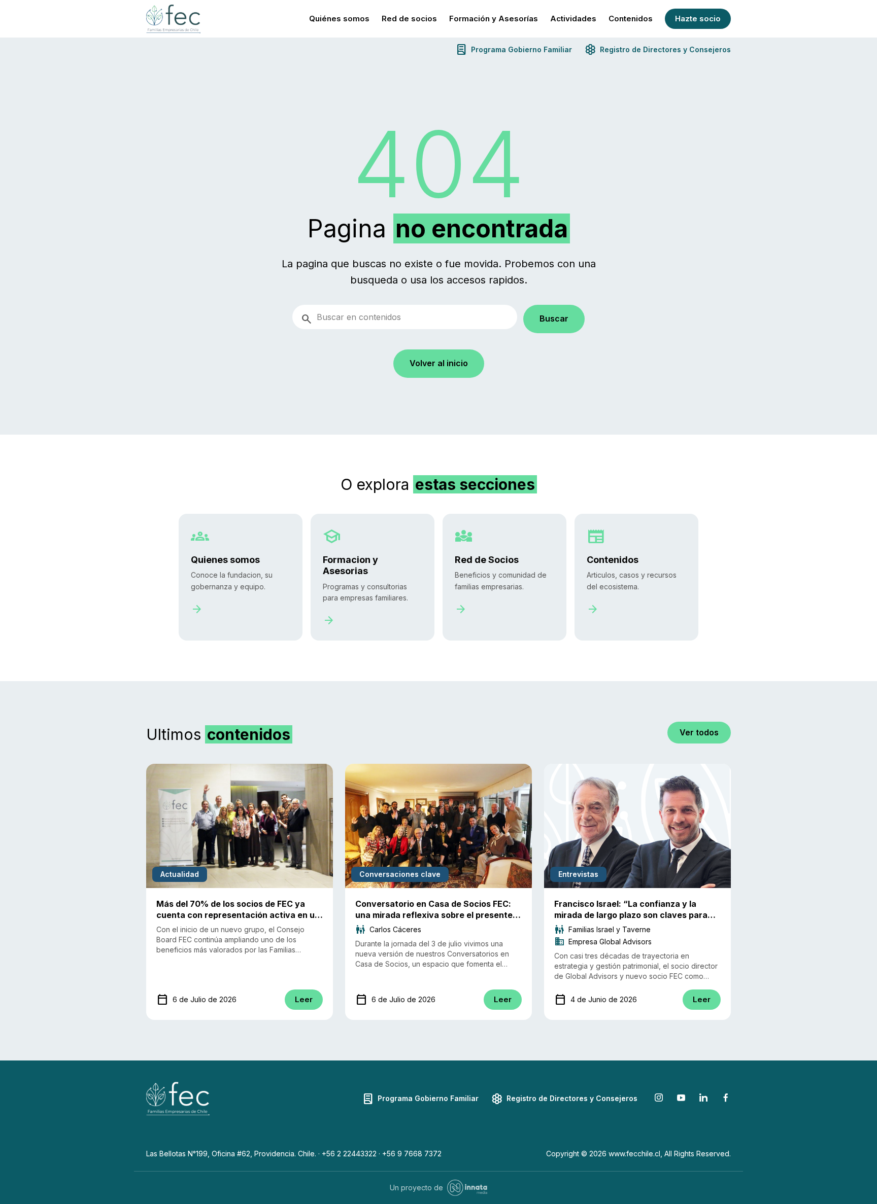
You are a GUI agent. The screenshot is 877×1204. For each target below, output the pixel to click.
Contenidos (631, 18)
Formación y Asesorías (493, 18)
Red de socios (409, 18)
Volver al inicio (439, 363)
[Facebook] (726, 1099)
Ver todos (699, 732)
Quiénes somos (339, 18)
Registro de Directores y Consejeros (657, 49)
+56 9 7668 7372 (412, 1153)
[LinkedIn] (703, 1099)
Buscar (553, 318)
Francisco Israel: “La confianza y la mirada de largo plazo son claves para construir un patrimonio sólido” (630, 915)
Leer (304, 999)
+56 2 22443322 (349, 1153)
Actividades (573, 18)
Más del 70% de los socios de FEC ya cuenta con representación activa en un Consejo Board (238, 915)
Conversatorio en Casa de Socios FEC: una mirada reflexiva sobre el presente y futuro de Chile (437, 915)
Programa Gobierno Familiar (513, 49)
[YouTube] (681, 1099)
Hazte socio (698, 18)
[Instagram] (659, 1099)
